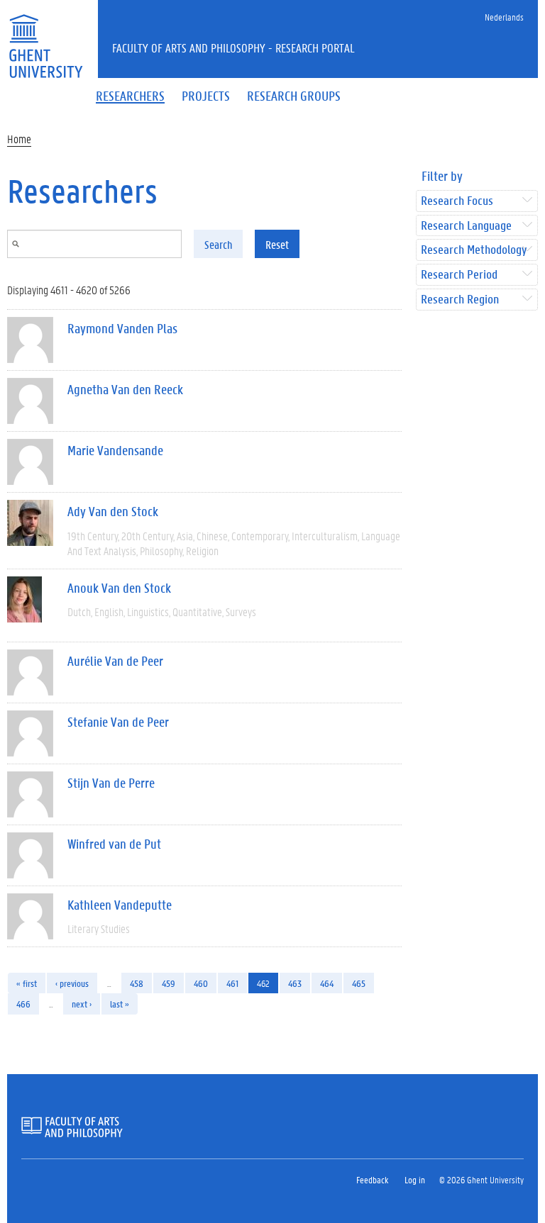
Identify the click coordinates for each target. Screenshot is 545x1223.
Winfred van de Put (114, 843)
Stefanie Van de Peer (118, 721)
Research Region (460, 299)
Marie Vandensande (115, 450)
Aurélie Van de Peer (115, 660)
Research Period (459, 274)
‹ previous (72, 983)
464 (327, 983)
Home (19, 138)
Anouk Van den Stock (119, 587)
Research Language (466, 226)
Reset (277, 244)
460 (201, 983)
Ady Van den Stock (112, 511)
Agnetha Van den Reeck (125, 389)
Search (218, 244)
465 (358, 983)
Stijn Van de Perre (111, 782)
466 (23, 1004)
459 (168, 983)
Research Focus (457, 201)
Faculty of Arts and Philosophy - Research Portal (233, 47)
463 (295, 983)
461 (232, 983)
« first (26, 983)
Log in (414, 1179)
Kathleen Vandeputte (119, 904)
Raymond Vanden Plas (122, 328)
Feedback (372, 1179)
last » (119, 1004)
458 (136, 983)
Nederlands (504, 17)
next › (82, 1004)
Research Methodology (474, 250)
